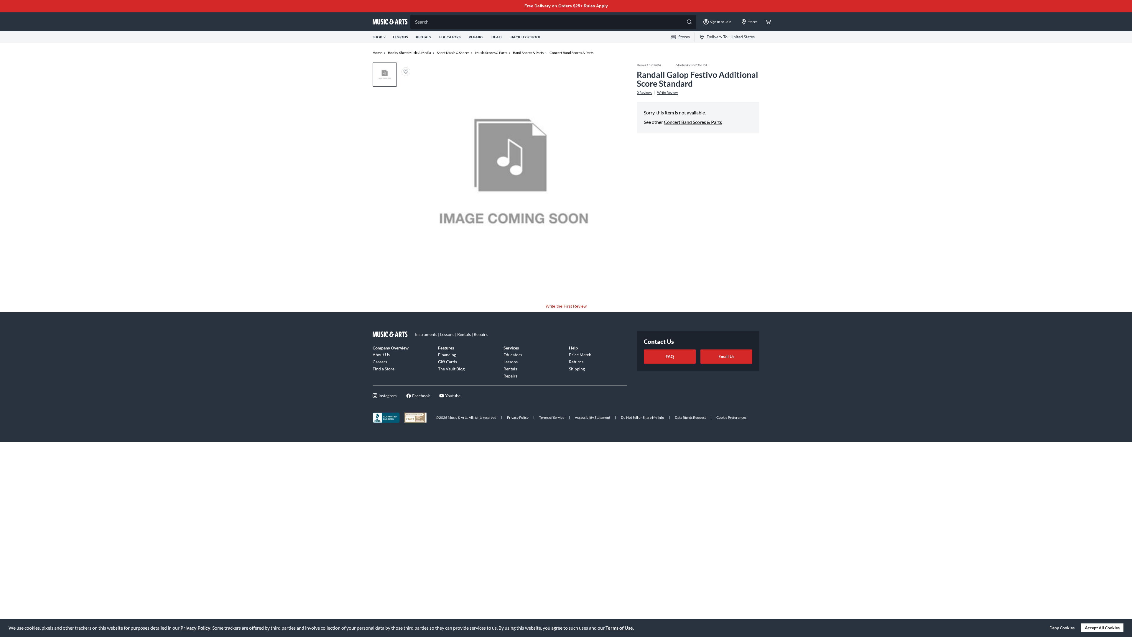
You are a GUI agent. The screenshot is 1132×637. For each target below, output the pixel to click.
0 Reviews (644, 93)
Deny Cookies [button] (1062, 627)
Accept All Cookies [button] (1102, 627)
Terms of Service (551, 417)
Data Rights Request (690, 417)
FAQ (670, 356)
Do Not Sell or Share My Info (642, 417)
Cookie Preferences (731, 417)
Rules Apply (596, 6)
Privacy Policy (195, 628)
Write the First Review (566, 306)
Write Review (667, 93)
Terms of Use (619, 628)
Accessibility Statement (592, 417)
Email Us (726, 356)
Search (422, 21)
